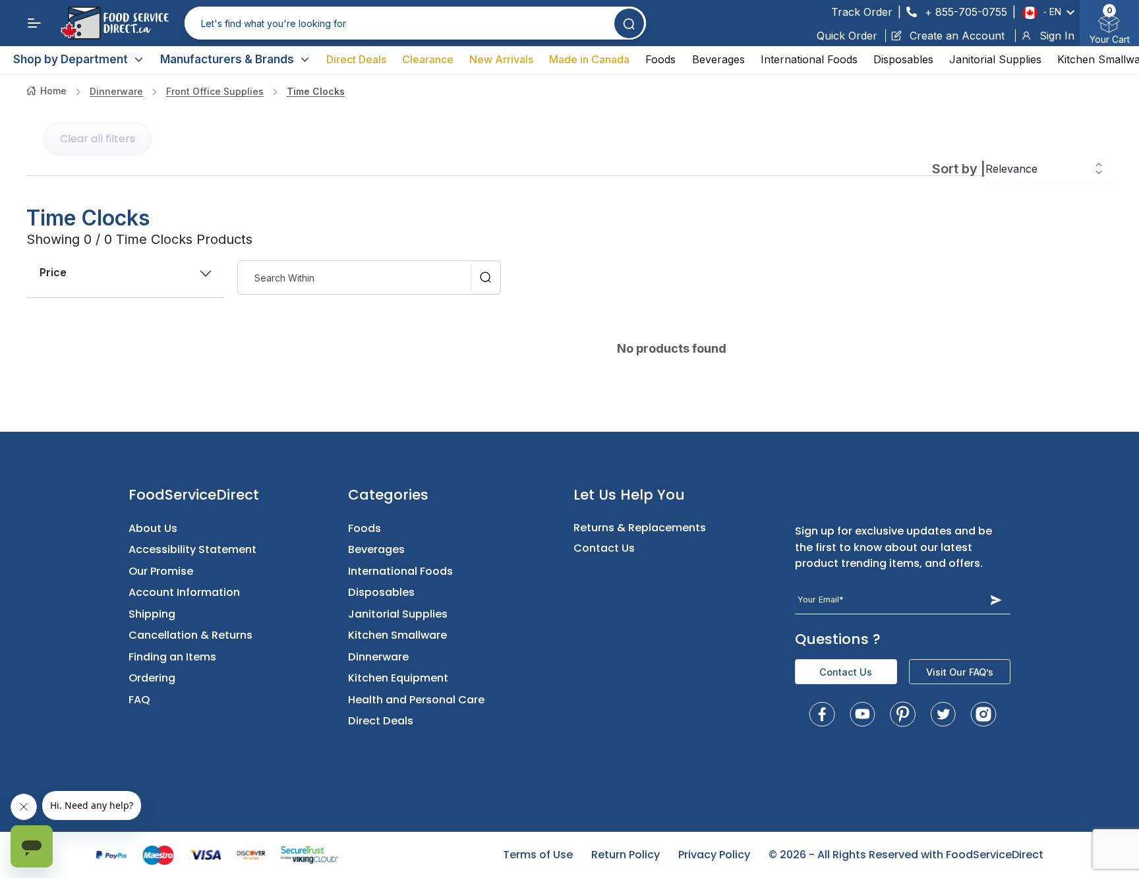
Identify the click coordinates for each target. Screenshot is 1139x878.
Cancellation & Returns (190, 635)
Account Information (184, 592)
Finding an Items (172, 656)
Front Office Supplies (215, 91)
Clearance (427, 59)
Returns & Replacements (639, 527)
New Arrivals (501, 59)
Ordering (152, 678)
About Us (153, 528)
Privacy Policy (714, 854)
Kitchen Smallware (397, 635)
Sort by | (958, 169)
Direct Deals (356, 59)
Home (53, 90)
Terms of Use (538, 854)
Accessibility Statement (192, 549)
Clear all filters (97, 138)
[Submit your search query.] (629, 23)
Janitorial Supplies (995, 59)
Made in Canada (589, 59)
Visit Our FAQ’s (959, 672)
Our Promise (161, 571)
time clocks (316, 91)
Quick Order (847, 35)
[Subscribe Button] (996, 600)
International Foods (809, 59)
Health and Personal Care (416, 699)
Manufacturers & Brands (227, 59)
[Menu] (34, 23)
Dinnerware (116, 91)
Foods (660, 59)
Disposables (903, 59)
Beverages (718, 59)
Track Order (861, 11)
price (53, 272)
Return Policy (625, 854)
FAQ (139, 699)
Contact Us (604, 548)
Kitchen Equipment (398, 678)
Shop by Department (70, 59)
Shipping (152, 614)
